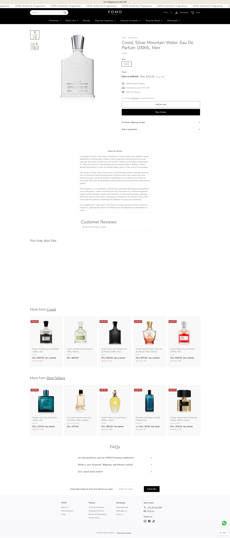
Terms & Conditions (96, 507)
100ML (126, 64)
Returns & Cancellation (98, 514)
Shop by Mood (152, 20)
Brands (86, 20)
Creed (124, 53)
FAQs (63, 514)
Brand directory (67, 511)
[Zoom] (77, 66)
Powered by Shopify (124, 533)
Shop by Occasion (129, 20)
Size (124, 59)
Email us (119, 514)
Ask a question (129, 129)
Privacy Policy (94, 518)
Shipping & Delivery (96, 511)
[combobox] (49, 12)
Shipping (135, 98)
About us (64, 507)
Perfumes (54, 20)
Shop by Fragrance (104, 20)
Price (124, 72)
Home (124, 38)
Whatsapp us (121, 511)
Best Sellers (133, 38)
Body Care (71, 20)
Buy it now (161, 112)
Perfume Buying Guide (133, 122)
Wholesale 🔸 (174, 20)
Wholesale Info (122, 507)
